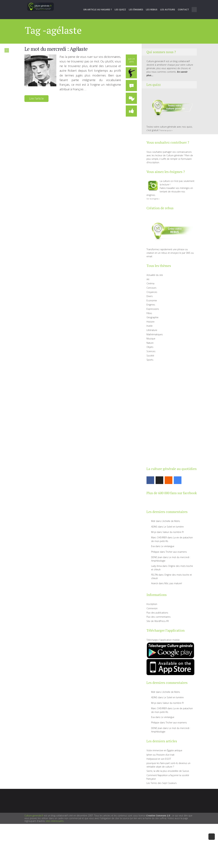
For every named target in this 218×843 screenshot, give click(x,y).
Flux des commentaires (159, 616)
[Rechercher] (194, 9)
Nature (150, 342)
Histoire (150, 321)
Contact (183, 9)
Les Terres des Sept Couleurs (162, 783)
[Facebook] (150, 480)
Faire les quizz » (166, 130)
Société (150, 355)
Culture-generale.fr (33, 815)
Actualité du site (155, 274)
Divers (150, 296)
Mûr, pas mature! (173, 583)
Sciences (151, 351)
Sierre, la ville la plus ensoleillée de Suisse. (168, 770)
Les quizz (120, 9)
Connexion (152, 608)
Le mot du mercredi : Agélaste (55, 49)
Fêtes (149, 313)
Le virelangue (167, 546)
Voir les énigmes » (153, 199)
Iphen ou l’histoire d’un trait (160, 754)
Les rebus (151, 9)
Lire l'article (36, 98)
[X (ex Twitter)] (159, 480)
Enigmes (151, 304)
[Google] (177, 480)
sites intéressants (55, 820)
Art (148, 279)
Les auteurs (167, 9)
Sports (150, 359)
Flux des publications (157, 612)
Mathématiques (155, 334)
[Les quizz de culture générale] (170, 108)
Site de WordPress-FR (158, 621)
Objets (150, 346)
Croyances (152, 292)
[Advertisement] (170, 413)
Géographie (152, 317)
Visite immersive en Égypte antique (164, 750)
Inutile (150, 325)
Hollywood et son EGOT (159, 758)
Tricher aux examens (176, 551)
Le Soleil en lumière (174, 526)
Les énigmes (136, 9)
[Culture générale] (40, 6)
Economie (152, 300)
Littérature (152, 330)
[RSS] (168, 480)
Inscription (152, 604)
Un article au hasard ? (97, 9)
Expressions (153, 308)
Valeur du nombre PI (173, 532)
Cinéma (150, 283)
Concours (151, 287)
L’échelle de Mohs (171, 521)
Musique (151, 338)
